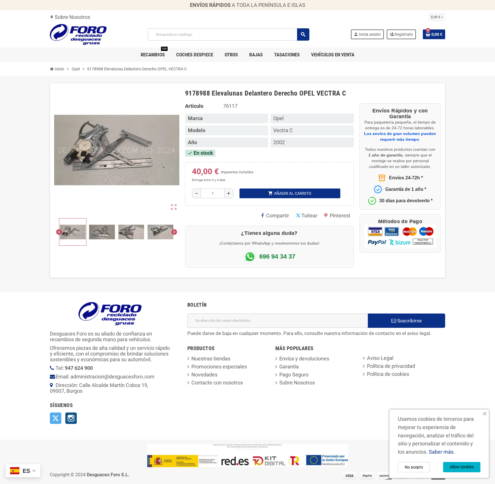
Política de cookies (388, 374)
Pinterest (340, 216)
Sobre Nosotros (70, 17)
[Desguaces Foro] (78, 34)
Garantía (289, 367)
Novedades (204, 375)
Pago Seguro (294, 375)
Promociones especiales (219, 367)
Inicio (59, 69)
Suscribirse (409, 321)
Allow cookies (462, 467)
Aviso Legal (380, 358)
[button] (73, 232)
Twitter (55, 418)
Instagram (71, 418)
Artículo (194, 106)
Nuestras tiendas (210, 359)
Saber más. (442, 452)
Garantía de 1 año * (405, 189)
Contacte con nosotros (217, 383)
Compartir (277, 216)
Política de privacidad (391, 366)
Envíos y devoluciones (304, 359)
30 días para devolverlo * (406, 200)
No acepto (414, 467)
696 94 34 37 (277, 256)
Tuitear (309, 216)
